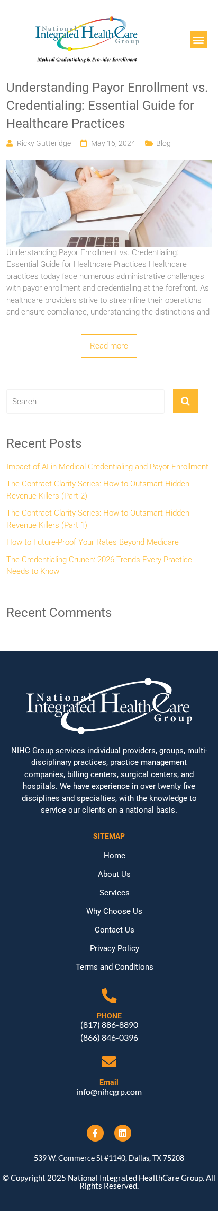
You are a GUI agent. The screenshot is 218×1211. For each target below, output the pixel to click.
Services (114, 893)
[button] (198, 39)
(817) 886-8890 (109, 1025)
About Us (114, 874)
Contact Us (114, 930)
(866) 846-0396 (109, 1037)
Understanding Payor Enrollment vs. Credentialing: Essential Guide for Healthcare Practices (107, 105)
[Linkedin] (122, 1133)
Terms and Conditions (114, 967)
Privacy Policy (114, 948)
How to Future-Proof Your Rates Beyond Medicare (92, 542)
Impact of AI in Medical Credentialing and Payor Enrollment (107, 467)
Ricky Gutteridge (44, 143)
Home (114, 855)
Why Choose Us (114, 911)
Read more (109, 346)
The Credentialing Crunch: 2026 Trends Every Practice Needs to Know (99, 566)
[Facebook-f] (95, 1133)
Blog (163, 143)
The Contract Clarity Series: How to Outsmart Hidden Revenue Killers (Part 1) (97, 519)
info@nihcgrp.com (109, 1091)
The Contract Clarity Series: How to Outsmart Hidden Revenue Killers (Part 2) (97, 490)
